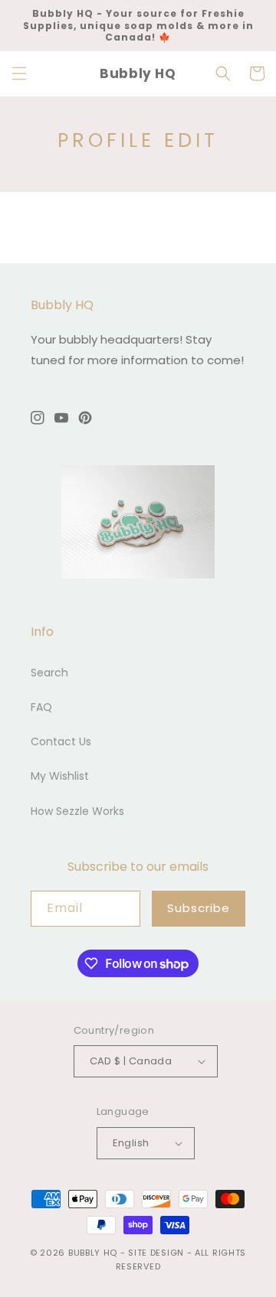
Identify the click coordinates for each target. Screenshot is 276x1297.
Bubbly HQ (92, 1252)
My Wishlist (60, 776)
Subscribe (198, 908)
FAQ (41, 707)
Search (49, 672)
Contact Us (61, 741)
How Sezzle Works (77, 811)
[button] (19, 73)
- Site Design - (157, 1252)
